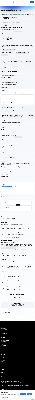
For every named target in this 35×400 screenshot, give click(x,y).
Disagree (29, 394)
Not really (20, 297)
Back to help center (17, 317)
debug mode (10, 216)
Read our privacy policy (4, 397)
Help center (9, 2)
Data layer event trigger (6, 312)
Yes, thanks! (14, 297)
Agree (23, 394)
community (23, 304)
